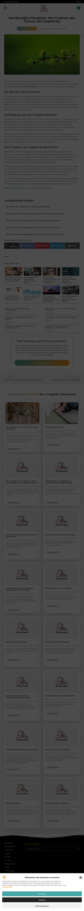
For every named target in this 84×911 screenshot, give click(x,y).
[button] (81, 877)
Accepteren (42, 894)
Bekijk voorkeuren (42, 906)
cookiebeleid (7, 887)
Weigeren (42, 900)
